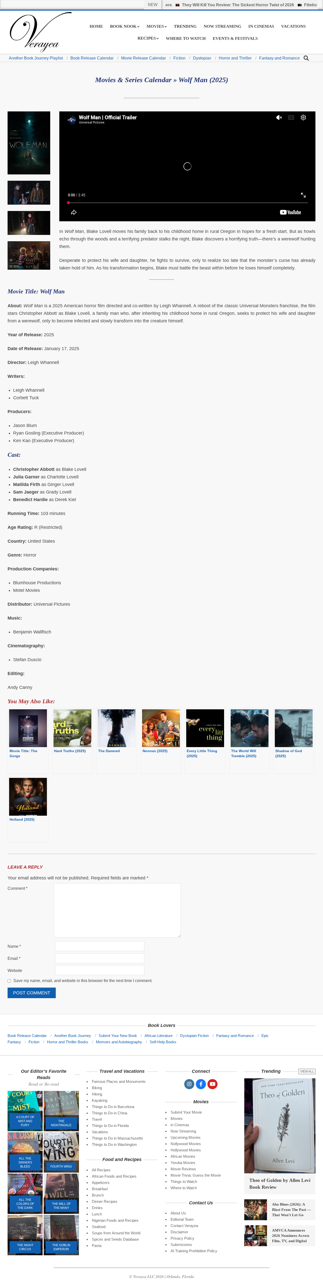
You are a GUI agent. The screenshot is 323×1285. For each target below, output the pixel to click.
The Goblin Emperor (61, 1247)
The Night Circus (25, 1247)
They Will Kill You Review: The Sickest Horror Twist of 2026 (212, 5)
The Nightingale (61, 1123)
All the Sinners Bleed (25, 1162)
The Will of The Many (61, 1206)
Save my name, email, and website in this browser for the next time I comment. (82, 981)
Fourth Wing (61, 1166)
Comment (18, 888)
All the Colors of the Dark (25, 1204)
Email (14, 958)
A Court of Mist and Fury (25, 1121)
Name (14, 946)
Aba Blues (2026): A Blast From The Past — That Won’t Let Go (291, 1209)
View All (307, 1071)
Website (15, 970)
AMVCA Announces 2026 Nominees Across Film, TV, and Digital (290, 1235)
